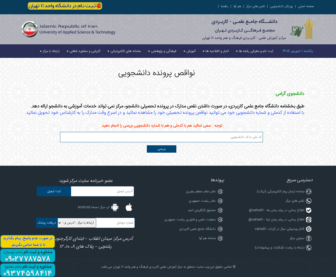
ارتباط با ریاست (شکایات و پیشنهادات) (279, 247)
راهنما (224, 6)
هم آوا (237, 6)
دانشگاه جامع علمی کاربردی (197, 229)
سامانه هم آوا (207, 238)
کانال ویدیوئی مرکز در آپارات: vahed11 (279, 229)
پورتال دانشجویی (281, 6)
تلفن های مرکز (255, 6)
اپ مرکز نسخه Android (93, 207)
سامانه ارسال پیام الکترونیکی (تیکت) (280, 191)
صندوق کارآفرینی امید (202, 210)
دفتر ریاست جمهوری (202, 201)
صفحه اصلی (306, 6)
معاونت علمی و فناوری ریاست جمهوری (190, 219)
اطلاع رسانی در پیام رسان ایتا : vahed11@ (276, 219)
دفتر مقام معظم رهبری (201, 191)
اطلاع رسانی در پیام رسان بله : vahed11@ (276, 210)
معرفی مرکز (297, 238)
